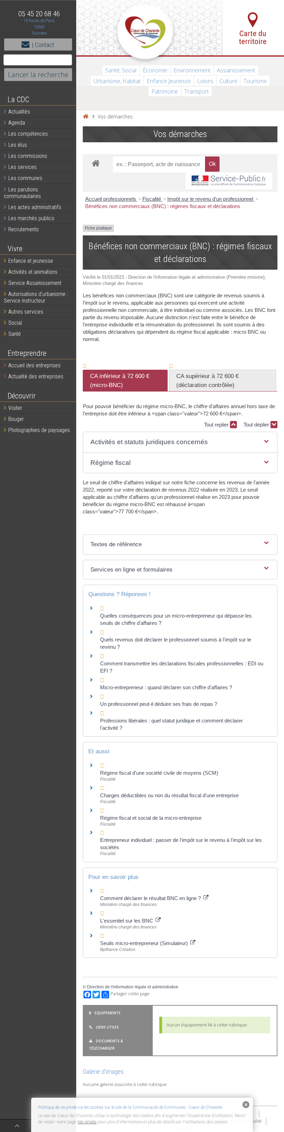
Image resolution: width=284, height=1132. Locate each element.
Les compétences (28, 134)
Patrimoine (164, 91)
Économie (155, 70)
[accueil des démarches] (96, 162)
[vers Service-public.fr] (229, 180)
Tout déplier (256, 425)
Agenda (16, 122)
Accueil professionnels (111, 199)
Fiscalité (152, 199)
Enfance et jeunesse (30, 261)
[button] (180, 442)
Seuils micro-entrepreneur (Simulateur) (144, 943)
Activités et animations (32, 272)
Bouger (16, 419)
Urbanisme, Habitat (117, 81)
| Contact (43, 45)
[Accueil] (85, 116)
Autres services (25, 311)
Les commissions (27, 156)
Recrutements (23, 229)
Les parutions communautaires (22, 192)
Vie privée (87, 1122)
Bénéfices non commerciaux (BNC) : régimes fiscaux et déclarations (162, 206)
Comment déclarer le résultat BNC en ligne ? (151, 898)
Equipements (108, 1012)
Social (15, 323)
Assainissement (236, 70)
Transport (196, 91)
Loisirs (205, 81)
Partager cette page (130, 994)
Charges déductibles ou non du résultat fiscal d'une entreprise (169, 795)
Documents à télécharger (106, 1044)
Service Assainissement (34, 283)
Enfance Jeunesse (169, 81)
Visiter (15, 408)
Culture (228, 81)
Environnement (192, 70)
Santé (14, 334)
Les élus (17, 145)
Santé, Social (120, 70)
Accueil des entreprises (34, 365)
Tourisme (255, 81)
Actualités (19, 111)
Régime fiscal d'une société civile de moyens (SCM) (159, 773)
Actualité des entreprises (35, 376)
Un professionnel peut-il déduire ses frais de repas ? (158, 704)
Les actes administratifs (34, 207)
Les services (22, 167)
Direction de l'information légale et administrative (132, 987)
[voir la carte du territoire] (253, 27)
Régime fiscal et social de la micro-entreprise (151, 818)
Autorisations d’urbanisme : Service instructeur (36, 297)
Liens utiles (107, 1027)
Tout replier (217, 425)
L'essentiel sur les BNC (127, 921)
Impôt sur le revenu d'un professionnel (211, 199)
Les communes (25, 178)
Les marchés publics (31, 218)
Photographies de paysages (39, 430)
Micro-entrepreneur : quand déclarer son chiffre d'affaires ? (166, 687)
